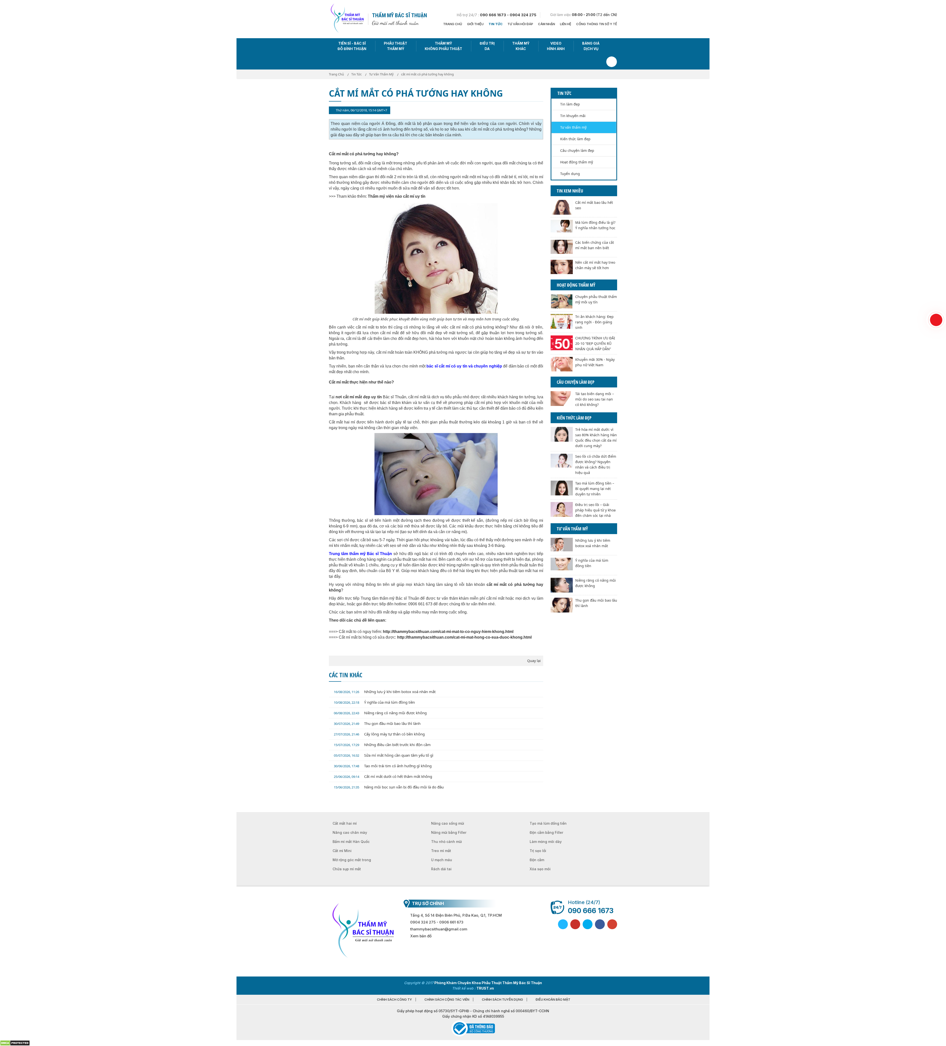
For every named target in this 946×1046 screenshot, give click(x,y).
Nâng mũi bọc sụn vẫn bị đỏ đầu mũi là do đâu (389, 786)
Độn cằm (537, 860)
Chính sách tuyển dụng (502, 999)
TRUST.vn (485, 988)
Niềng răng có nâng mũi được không (380, 712)
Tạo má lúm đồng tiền (548, 823)
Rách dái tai (441, 869)
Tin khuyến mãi (573, 115)
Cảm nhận (546, 24)
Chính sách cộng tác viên (446, 999)
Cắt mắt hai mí (345, 823)
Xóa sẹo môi (540, 869)
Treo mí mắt (441, 851)
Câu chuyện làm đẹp (577, 150)
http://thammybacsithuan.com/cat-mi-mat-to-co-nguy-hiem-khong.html (448, 631)
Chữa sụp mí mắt (347, 869)
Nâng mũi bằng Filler (448, 832)
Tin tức (496, 24)
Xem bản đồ (421, 936)
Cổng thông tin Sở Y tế (596, 24)
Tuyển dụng (570, 173)
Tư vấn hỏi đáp (520, 24)
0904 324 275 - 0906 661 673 (436, 922)
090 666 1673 (590, 911)
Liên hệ (565, 24)
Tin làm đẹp (570, 104)
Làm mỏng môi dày (546, 841)
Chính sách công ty (394, 999)
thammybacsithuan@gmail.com (438, 929)
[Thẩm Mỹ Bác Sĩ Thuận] (347, 19)
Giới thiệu (475, 24)
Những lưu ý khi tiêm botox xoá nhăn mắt (385, 691)
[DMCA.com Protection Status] (15, 1043)
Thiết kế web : (463, 988)
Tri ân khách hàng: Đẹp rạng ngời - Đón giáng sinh (594, 322)
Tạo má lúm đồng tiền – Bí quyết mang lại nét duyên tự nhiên (594, 488)
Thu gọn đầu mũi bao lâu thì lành (377, 723)
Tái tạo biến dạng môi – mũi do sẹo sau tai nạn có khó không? (594, 399)
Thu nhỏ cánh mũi (446, 841)
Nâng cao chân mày (350, 832)
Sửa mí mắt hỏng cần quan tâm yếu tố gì (383, 755)
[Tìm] (611, 61)
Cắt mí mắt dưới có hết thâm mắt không (383, 776)
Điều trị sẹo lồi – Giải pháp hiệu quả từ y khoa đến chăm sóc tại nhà (595, 510)
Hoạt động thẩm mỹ (576, 162)
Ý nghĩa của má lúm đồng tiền (374, 702)
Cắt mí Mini (342, 851)
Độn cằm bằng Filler (546, 832)
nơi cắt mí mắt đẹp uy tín (359, 397)
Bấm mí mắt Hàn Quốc (351, 841)
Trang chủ (452, 24)
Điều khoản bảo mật (553, 999)
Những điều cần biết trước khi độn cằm (382, 744)
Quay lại (534, 660)
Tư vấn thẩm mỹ (573, 127)
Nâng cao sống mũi (447, 823)
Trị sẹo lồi (538, 851)
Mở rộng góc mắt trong (352, 860)
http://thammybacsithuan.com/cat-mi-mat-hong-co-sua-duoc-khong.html (464, 637)
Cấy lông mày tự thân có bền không (379, 734)
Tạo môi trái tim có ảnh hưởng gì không (383, 765)
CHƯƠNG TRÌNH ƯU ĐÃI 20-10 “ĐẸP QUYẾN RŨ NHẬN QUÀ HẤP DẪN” (595, 343)
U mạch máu (441, 860)
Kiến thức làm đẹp (575, 139)
